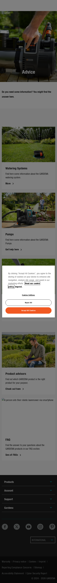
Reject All (28, 302)
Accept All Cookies (28, 310)
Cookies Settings (28, 295)
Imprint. (18, 286)
